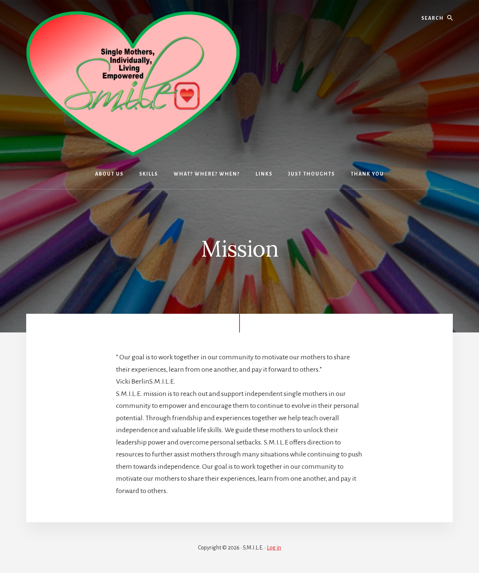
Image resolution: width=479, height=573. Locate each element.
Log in (274, 548)
